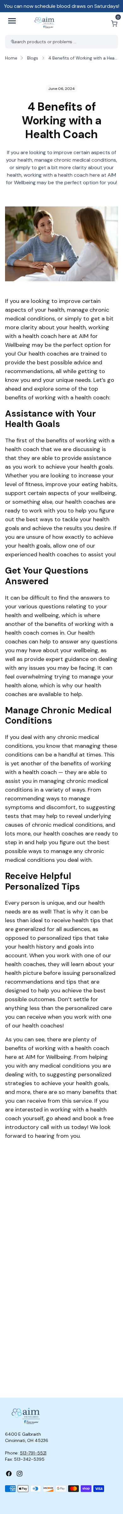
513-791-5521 (33, 1453)
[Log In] (99, 23)
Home (11, 58)
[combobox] (61, 42)
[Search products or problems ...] (13, 41)
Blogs (32, 58)
